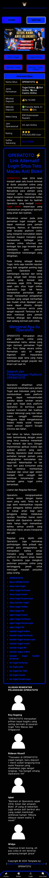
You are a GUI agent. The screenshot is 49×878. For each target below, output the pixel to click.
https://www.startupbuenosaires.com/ (26, 863)
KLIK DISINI (28, 141)
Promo (6, 876)
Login (31, 876)
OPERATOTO (13, 178)
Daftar (18, 876)
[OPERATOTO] (24, 6)
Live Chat (43, 876)
